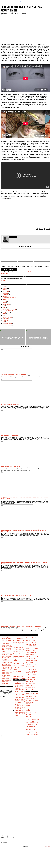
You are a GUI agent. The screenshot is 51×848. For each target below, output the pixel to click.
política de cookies (31, 844)
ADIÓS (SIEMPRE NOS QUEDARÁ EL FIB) (10, 466)
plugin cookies (47, 846)
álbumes (23, 678)
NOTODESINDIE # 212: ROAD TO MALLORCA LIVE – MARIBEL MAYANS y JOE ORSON (21, 626)
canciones (15, 638)
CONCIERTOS (5, 293)
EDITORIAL (5, 296)
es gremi (19, 645)
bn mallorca (22, 637)
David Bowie (15, 642)
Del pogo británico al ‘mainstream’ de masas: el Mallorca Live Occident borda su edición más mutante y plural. (24, 497)
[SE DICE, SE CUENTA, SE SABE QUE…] (38, 337)
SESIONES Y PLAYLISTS (7, 317)
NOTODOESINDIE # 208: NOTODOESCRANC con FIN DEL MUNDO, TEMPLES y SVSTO (7, 674)
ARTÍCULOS (7, 4)
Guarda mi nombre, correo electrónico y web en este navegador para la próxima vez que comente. (25, 266)
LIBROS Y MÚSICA (6, 304)
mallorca (16, 654)
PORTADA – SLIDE (6, 312)
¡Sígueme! (3, 280)
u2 (17, 678)
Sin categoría (5, 318)
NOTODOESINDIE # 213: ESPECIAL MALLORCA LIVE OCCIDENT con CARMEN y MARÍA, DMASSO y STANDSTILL (24, 563)
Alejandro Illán (18, 13)
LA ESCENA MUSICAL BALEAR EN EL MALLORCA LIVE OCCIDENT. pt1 (17, 595)
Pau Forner (17, 665)
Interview (4, 302)
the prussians (19, 676)
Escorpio (15, 645)
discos (19, 642)
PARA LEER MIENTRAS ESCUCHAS (9, 309)
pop (14, 668)
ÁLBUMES (2, 4)
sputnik (17, 671)
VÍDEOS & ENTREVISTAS (7, 325)
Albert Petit (15, 637)
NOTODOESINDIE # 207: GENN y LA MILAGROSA (6, 679)
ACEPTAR (25, 846)
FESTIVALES (5, 301)
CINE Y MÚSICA (6, 291)
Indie (15, 649)
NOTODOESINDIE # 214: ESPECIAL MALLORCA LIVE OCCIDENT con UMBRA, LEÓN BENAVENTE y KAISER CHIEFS (23, 530)
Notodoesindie (19, 663)
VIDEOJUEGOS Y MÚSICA (7, 323)
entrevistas (21, 644)
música (16, 660)
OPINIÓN (4, 307)
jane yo (18, 649)
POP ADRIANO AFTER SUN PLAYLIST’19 (10, 435)
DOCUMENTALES (6, 295)
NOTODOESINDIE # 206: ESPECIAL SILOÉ (7, 682)
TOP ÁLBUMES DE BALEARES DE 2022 (10, 405)
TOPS (4, 322)
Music (4, 306)
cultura (22, 640)
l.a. (21, 649)
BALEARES (5, 290)
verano (20, 678)
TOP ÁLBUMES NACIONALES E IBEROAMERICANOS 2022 (14, 374)
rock (14, 669)
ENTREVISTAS (5, 299)
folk (19, 647)
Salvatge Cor (18, 669)
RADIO (4, 314)
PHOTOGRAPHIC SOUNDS (8, 310)
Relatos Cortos (34, 724)
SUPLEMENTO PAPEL (7, 320)
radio (17, 668)
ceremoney (20, 638)
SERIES (4, 315)
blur (19, 637)
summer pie (18, 673)
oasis (14, 665)
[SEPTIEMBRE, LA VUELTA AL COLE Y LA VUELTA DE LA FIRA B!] (12, 337)
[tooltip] (37, 229)
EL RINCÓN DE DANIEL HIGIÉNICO (9, 298)
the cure (17, 674)
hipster (21, 647)
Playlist (22, 665)
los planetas (19, 651)
